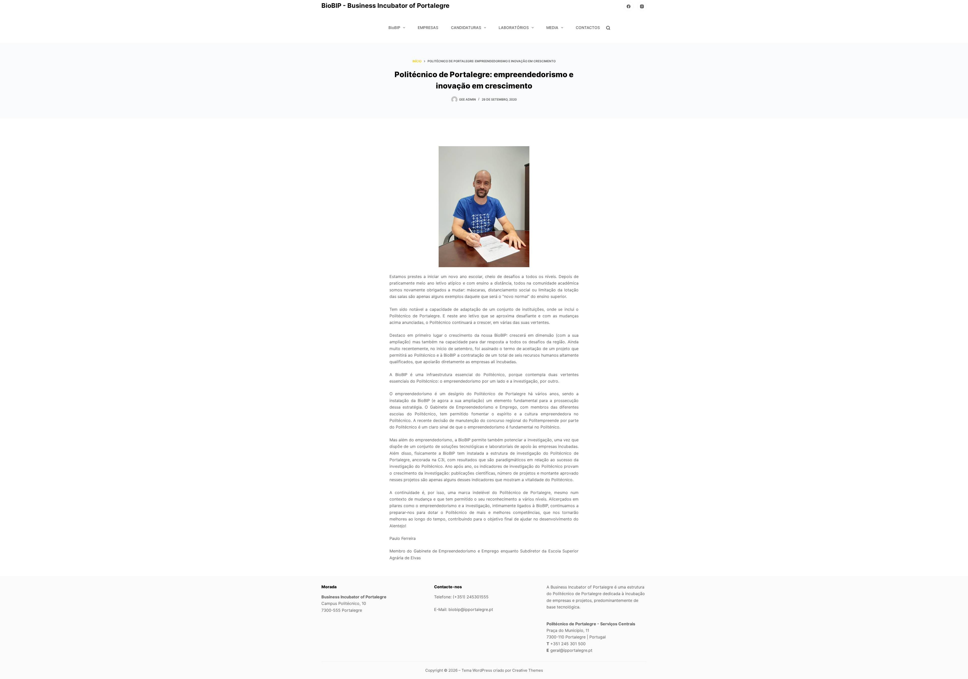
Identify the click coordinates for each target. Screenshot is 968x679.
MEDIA (552, 27)
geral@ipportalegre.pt (571, 650)
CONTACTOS (588, 27)
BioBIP (394, 27)
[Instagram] (642, 6)
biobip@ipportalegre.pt (470, 609)
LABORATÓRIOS (514, 27)
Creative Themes (527, 670)
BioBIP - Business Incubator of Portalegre (385, 5)
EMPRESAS (428, 27)
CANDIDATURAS (466, 27)
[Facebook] (628, 6)
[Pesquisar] (608, 28)
